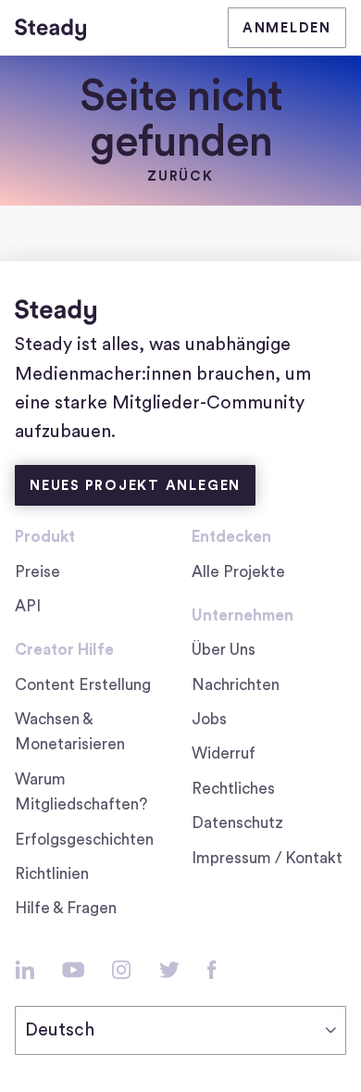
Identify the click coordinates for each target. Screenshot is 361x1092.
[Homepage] (50, 28)
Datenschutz (237, 823)
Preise (37, 572)
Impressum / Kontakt (267, 858)
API (28, 606)
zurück (180, 176)
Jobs (216, 721)
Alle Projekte (238, 572)
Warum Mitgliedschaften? (81, 792)
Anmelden (287, 28)
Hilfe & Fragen (66, 908)
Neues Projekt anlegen (135, 486)
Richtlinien (52, 874)
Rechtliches (233, 789)
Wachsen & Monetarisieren (70, 731)
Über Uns (223, 650)
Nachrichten (236, 685)
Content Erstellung (83, 685)
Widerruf (223, 753)
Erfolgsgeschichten (84, 839)
